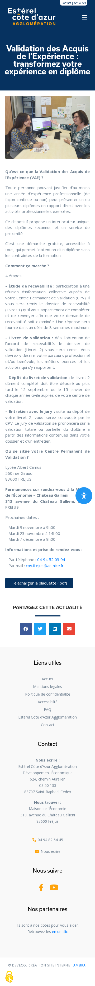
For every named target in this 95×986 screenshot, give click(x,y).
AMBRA (79, 965)
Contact (66, 3)
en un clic (60, 931)
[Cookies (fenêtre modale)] (9, 977)
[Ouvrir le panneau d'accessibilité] (83, 495)
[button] (26, 629)
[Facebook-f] (41, 887)
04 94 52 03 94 (51, 559)
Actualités (80, 3)
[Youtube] (54, 887)
